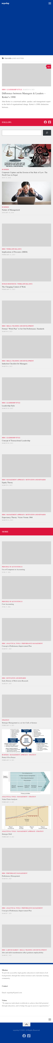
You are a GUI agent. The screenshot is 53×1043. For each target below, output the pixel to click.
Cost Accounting (8, 604)
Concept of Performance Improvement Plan (17, 646)
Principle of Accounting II (12, 567)
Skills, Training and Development (20, 326)
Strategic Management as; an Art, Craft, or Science (19, 723)
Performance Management (32, 643)
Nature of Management (11, 209)
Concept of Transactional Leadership (16, 440)
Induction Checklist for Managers (14, 363)
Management (22, 797)
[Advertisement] (26, 27)
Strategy (5, 720)
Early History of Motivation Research (15, 681)
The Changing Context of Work (14, 286)
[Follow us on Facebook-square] (49, 122)
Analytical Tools (13, 643)
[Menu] (50, 3)
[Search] (47, 133)
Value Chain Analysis (9, 799)
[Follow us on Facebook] (45, 122)
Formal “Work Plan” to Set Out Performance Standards (23, 328)
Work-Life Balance (13, 249)
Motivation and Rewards (36, 480)
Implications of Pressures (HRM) (15, 252)
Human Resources (9, 284)
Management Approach (15, 480)
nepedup (5, 3)
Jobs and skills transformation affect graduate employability (22, 952)
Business (5, 169)
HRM (4, 89)
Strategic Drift (7, 834)
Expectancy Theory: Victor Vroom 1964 (17, 517)
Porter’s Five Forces (8, 757)
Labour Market (12, 950)
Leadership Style (14, 89)
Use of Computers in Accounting (13, 569)
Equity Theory (7, 482)
